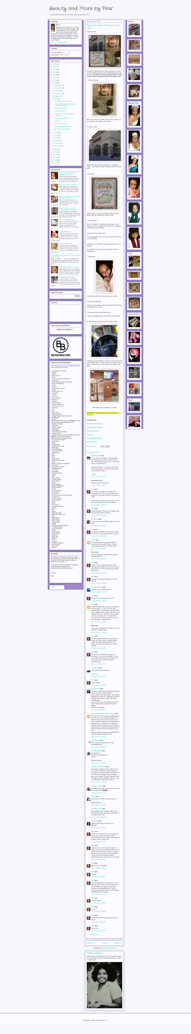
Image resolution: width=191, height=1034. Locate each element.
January (57, 146)
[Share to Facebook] (107, 446)
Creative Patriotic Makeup (62, 126)
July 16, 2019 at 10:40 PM (98, 573)
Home (105, 943)
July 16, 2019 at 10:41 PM (98, 583)
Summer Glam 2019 (60, 108)
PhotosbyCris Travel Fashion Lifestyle (103, 713)
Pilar (92, 489)
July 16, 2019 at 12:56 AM (98, 515)
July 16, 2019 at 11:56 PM (98, 600)
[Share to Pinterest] (109, 446)
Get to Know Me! (59, 111)
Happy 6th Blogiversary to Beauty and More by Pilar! (64, 104)
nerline (93, 540)
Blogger (105, 1020)
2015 (55, 157)
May (56, 135)
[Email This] (101, 446)
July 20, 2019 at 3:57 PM (98, 763)
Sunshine (57, 121)
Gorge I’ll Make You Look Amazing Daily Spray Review (68, 209)
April (56, 138)
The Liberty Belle (96, 808)
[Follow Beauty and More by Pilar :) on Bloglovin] (64, 330)
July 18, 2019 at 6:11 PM (98, 648)
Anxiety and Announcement (63, 101)
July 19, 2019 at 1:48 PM (98, 676)
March (57, 140)
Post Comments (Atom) (108, 948)
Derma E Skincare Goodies (67, 184)
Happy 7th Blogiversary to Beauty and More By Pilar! (69, 197)
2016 (55, 154)
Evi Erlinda (94, 519)
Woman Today (95, 688)
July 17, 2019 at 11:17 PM (98, 622)
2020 (55, 80)
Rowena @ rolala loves (98, 766)
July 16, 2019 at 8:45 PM (98, 548)
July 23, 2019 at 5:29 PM (98, 859)
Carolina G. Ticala (96, 786)
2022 (55, 75)
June (56, 132)
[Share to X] (105, 446)
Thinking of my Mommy (95, 953)
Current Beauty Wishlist (61, 118)
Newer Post (91, 943)
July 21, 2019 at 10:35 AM (98, 782)
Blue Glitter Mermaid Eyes (62, 129)
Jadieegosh (95, 668)
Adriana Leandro (96, 750)
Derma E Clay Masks (65, 243)
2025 (55, 66)
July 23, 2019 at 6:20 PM (98, 894)
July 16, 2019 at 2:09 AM (98, 525)
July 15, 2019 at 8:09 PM (98, 476)
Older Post (118, 943)
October (57, 91)
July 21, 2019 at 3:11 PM (98, 792)
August (57, 96)
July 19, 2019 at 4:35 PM (98, 710)
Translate (66, 55)
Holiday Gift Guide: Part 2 (67, 277)
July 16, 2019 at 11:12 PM (98, 592)
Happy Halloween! (65, 231)
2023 (55, 72)
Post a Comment (94, 934)
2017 (55, 152)
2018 (55, 149)
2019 (55, 83)
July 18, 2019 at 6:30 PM (98, 664)
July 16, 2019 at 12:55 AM (98, 505)
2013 (55, 163)
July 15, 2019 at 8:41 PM (98, 485)
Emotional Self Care (60, 123)
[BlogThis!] (103, 446)
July (56, 99)
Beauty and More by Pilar (81, 8)
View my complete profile (59, 42)
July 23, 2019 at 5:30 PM (98, 868)
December (58, 85)
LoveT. (93, 796)
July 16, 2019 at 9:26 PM (98, 559)
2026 (55, 64)
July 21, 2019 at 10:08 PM (98, 817)
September (58, 93)
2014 (55, 160)
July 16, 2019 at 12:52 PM (98, 536)
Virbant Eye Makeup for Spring (68, 267)
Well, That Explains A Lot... (67, 220)
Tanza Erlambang (96, 587)
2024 (55, 69)
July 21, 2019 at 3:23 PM (98, 805)
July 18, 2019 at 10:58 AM (98, 632)
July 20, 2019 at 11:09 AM (98, 747)
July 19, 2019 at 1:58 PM (98, 685)
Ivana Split (94, 821)
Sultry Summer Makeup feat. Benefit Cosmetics (68, 173)
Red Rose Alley (96, 455)
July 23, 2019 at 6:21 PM (98, 922)
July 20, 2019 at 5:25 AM (98, 736)
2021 (55, 77)
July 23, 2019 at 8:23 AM (98, 827)
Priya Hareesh (95, 740)
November (58, 88)
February (58, 143)
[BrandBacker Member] (61, 356)
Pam (92, 604)
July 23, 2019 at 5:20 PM (98, 842)
